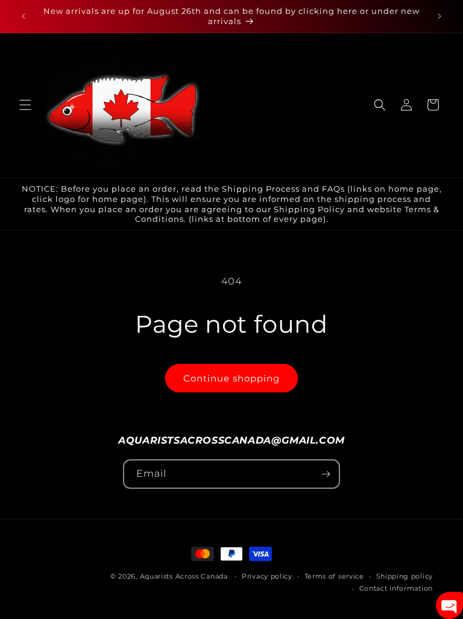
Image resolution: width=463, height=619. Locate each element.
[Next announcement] (439, 16)
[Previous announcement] (23, 16)
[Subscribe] (325, 474)
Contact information (396, 588)
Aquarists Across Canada (184, 576)
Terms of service (334, 576)
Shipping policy (404, 576)
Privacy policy (267, 576)
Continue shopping (231, 378)
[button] (25, 105)
